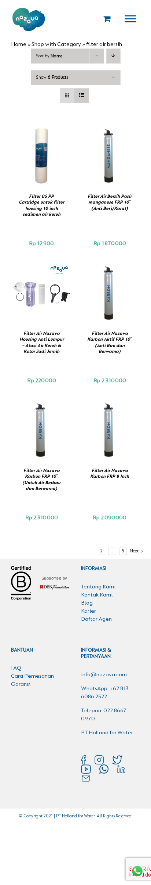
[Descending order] (113, 56)
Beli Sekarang (39, 152)
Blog (87, 603)
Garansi (20, 684)
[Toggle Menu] (130, 18)
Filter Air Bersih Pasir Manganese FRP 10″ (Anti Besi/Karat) (110, 202)
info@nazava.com (104, 675)
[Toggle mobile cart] (107, 18)
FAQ (16, 668)
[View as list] (81, 96)
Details (45, 160)
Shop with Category (56, 44)
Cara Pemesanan (32, 676)
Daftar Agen (96, 619)
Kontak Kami (97, 595)
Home (18, 44)
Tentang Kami (98, 587)
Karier (88, 611)
